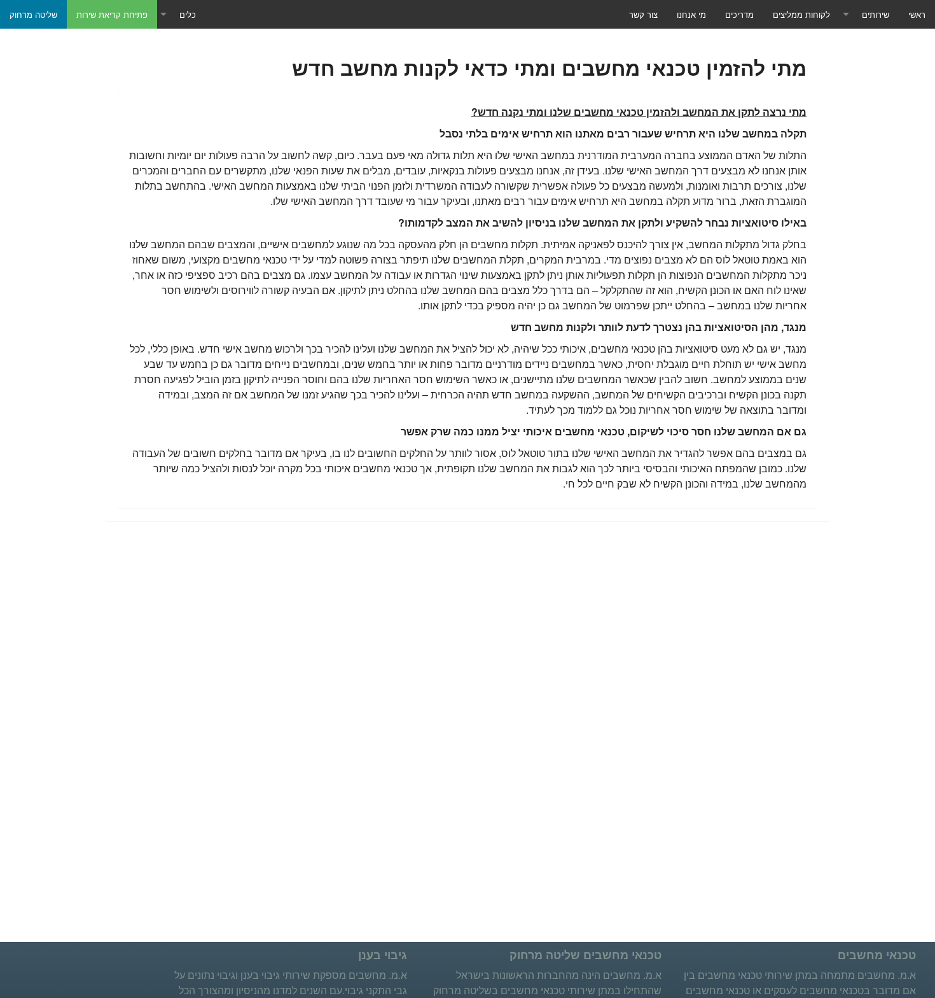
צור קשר (643, 14)
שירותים (875, 14)
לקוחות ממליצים (801, 14)
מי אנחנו (691, 14)
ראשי (916, 14)
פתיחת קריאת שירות (112, 14)
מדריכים (739, 14)
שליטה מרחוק (33, 14)
